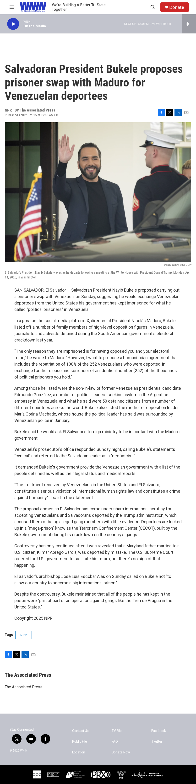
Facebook (158, 731)
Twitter (156, 741)
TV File (117, 731)
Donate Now (121, 752)
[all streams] (189, 23)
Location (78, 752)
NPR (23, 635)
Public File (79, 741)
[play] (13, 24)
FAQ (115, 741)
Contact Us (80, 731)
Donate (176, 7)
